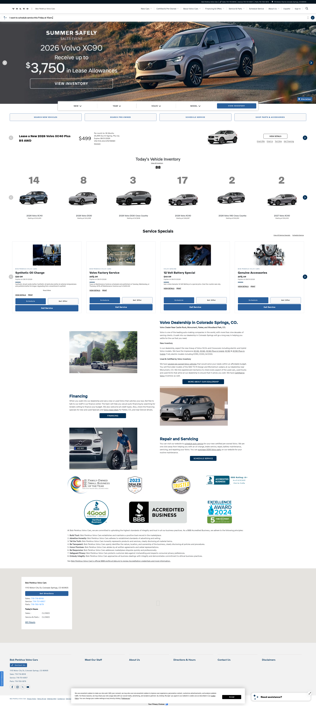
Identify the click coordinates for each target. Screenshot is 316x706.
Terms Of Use (41, 699)
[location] (272, 2)
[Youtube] (27, 687)
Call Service (47, 308)
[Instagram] (17, 687)
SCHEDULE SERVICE (203, 458)
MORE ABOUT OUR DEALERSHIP (203, 381)
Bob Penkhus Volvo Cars (18, 699)
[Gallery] (158, 62)
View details (275, 136)
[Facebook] (12, 687)
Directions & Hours (184, 659)
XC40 (196, 351)
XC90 (227, 351)
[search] (307, 8)
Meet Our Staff (93, 659)
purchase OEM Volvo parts (209, 449)
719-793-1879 (37, 604)
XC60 (202, 351)
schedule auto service (194, 443)
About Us (134, 659)
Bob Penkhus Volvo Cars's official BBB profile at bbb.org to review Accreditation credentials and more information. (120, 561)
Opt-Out (68, 699)
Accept (231, 697)
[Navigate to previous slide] (2, 62)
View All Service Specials (282, 235)
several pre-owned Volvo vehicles (182, 364)
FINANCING (112, 415)
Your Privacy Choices (156, 704)
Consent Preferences (2, 679)
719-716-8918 (37, 598)
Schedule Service (298, 235)
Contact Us (20, 665)
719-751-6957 (39, 601)
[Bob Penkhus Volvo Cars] (34, 8)
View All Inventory (157, 163)
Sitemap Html (51, 699)
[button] (158, 603)
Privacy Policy (31, 699)
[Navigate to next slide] (314, 62)
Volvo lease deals (111, 409)
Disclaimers (268, 659)
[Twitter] (22, 687)
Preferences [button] (125, 698)
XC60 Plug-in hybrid (215, 351)
